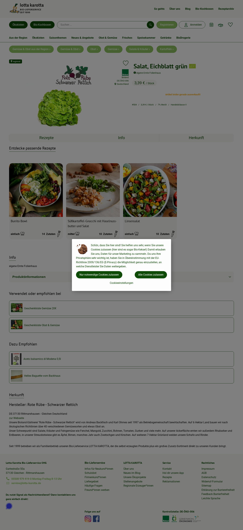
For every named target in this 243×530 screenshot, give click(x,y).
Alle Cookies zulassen (150, 274)
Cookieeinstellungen (121, 282)
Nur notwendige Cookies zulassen (99, 274)
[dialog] (121, 265)
